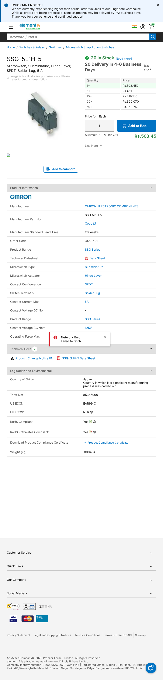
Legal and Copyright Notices (52, 635)
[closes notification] (158, 5)
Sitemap (140, 635)
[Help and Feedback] (151, 668)
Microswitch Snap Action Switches (90, 47)
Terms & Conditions (87, 635)
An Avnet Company (19, 658)
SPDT (89, 284)
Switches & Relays (32, 47)
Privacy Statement (18, 635)
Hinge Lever (93, 275)
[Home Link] (38, 27)
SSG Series (92, 249)
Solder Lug (92, 293)
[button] (11, 27)
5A (87, 301)
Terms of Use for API (118, 635)
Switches (55, 47)
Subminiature (94, 267)
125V (88, 328)
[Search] (152, 37)
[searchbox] (78, 37)
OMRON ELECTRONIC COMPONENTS (112, 206)
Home (11, 47)
